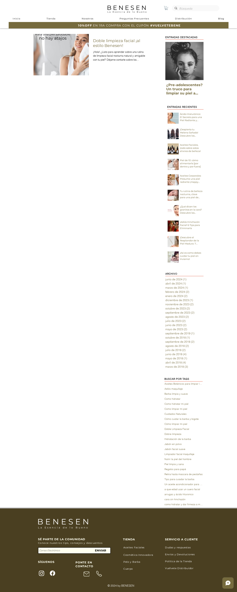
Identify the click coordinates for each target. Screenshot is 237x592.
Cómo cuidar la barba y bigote (181, 419)
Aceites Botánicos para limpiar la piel (183, 383)
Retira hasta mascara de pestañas (183, 474)
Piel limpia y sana (174, 464)
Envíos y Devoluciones (180, 554)
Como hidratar (172, 398)
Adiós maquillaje (173, 388)
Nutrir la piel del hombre (177, 459)
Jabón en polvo (173, 444)
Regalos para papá (175, 469)
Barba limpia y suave (176, 393)
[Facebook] (52, 573)
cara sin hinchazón (174, 499)
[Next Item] (198, 61)
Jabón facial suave (174, 449)
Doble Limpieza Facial (176, 429)
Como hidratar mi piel (176, 403)
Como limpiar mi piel (175, 408)
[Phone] (86, 573)
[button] (166, 8)
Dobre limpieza (172, 434)
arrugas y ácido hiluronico (178, 494)
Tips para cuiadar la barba (179, 479)
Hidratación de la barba (177, 439)
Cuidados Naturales (175, 414)
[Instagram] (41, 573)
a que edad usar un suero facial (182, 489)
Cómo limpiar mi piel (175, 424)
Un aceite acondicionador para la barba (183, 484)
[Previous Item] (170, 61)
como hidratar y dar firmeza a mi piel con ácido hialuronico (183, 504)
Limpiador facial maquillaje (179, 454)
